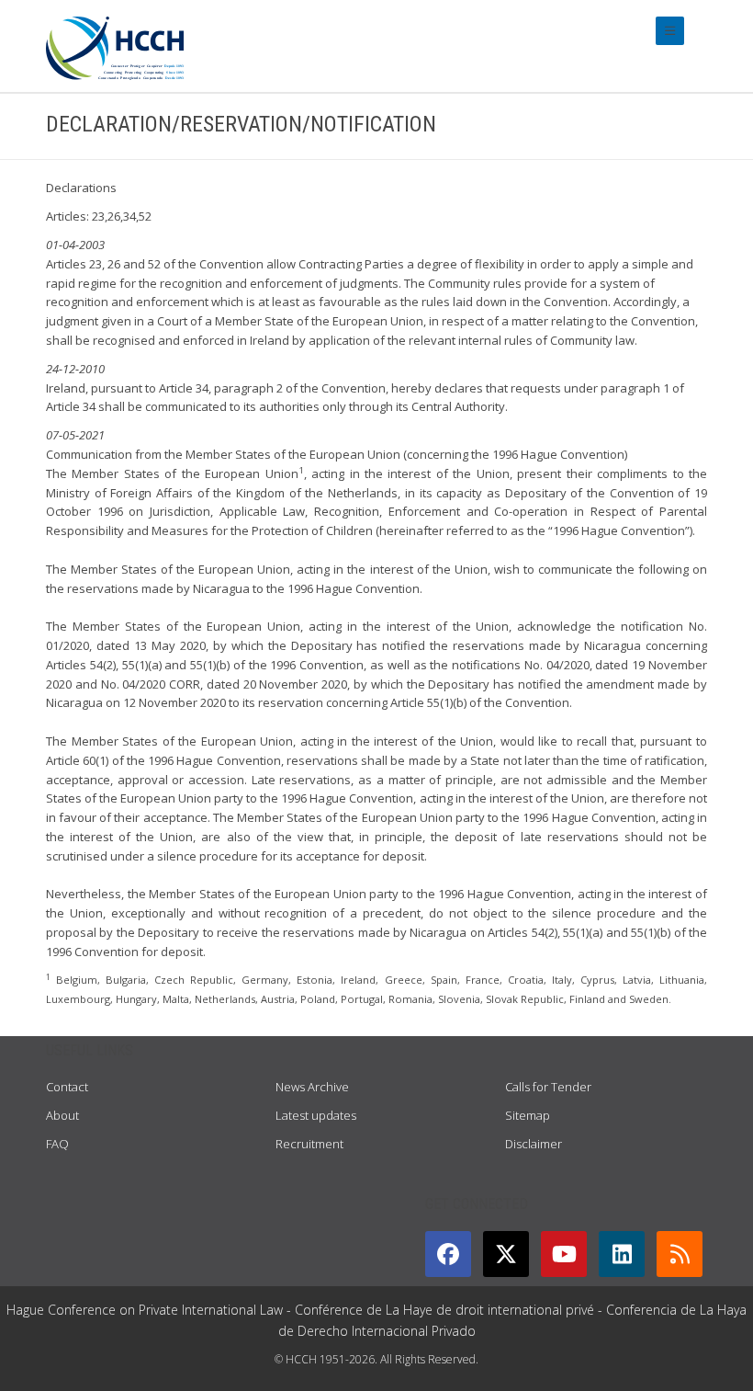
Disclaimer (533, 1143)
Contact (67, 1086)
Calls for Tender (548, 1086)
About (62, 1115)
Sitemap (527, 1115)
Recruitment (309, 1143)
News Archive (312, 1086)
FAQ (57, 1143)
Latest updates (315, 1115)
